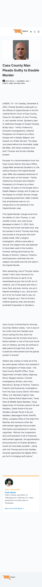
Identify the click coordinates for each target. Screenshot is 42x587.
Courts (5, 83)
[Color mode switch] (31, 32)
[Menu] (39, 32)
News (23, 83)
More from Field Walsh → (14, 508)
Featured (17, 83)
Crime (11, 83)
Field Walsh (10, 492)
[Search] (34, 32)
